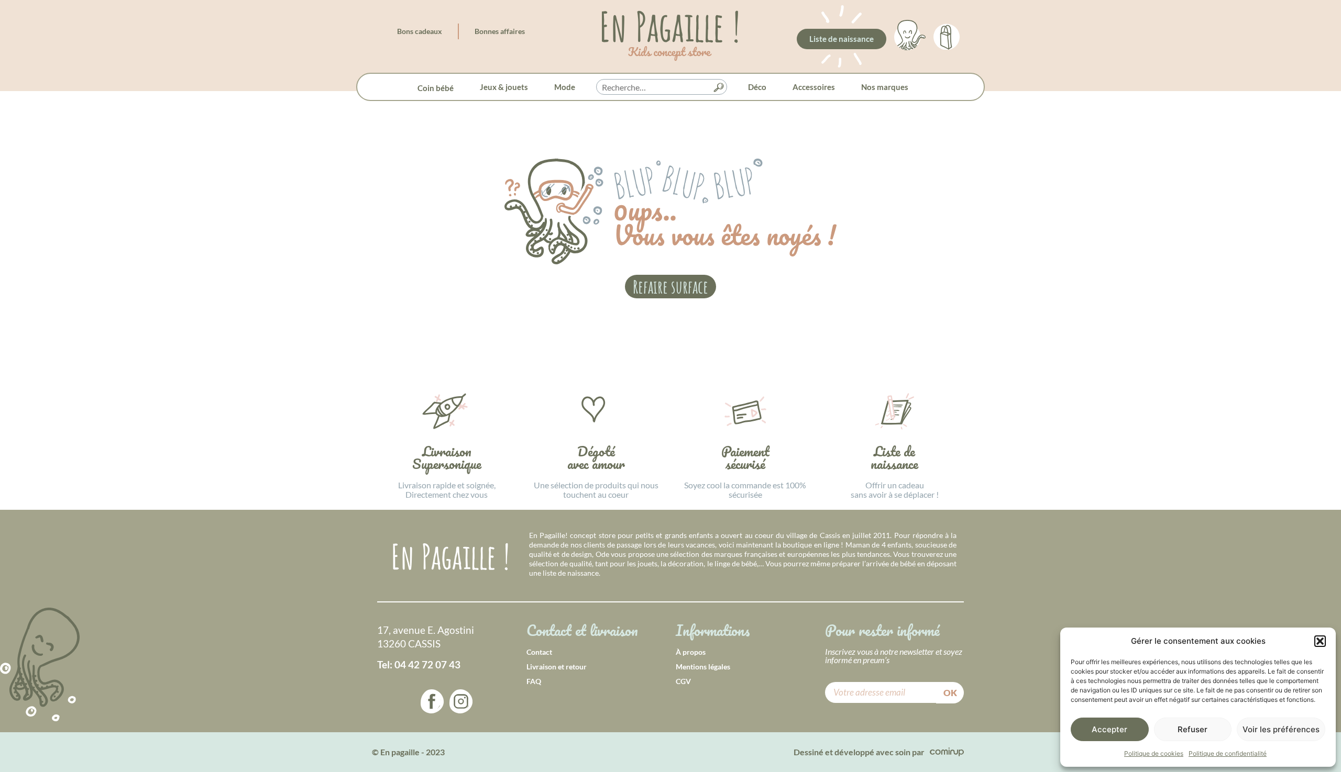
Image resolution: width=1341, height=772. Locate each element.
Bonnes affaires (500, 31)
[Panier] (946, 35)
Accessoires (814, 87)
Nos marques (884, 87)
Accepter (1109, 729)
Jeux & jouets (504, 87)
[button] (1320, 641)
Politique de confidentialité (1228, 753)
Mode (564, 87)
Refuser (1192, 729)
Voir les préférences (1281, 729)
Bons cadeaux (419, 31)
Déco (757, 87)
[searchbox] (661, 87)
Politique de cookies (1153, 753)
